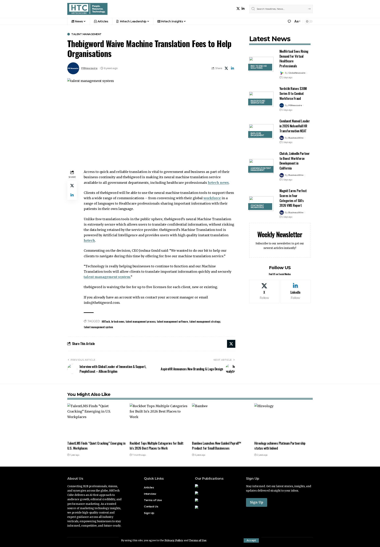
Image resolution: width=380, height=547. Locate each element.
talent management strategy (204, 321)
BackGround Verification (258, 102)
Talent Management (86, 34)
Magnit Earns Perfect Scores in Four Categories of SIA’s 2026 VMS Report (293, 198)
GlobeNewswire (296, 72)
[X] (238, 8)
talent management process (140, 321)
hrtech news (218, 183)
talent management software (172, 321)
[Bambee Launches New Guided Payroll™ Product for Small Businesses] (221, 420)
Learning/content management (261, 169)
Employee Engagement (257, 134)
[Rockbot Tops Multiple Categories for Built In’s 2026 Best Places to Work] (159, 420)
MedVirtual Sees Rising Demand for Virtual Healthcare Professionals (293, 58)
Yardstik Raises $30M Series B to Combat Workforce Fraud (293, 93)
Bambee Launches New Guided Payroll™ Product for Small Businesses (216, 446)
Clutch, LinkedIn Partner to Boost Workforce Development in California (294, 161)
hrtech (89, 240)
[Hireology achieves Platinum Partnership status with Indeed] (283, 420)
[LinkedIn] (243, 8)
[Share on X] (226, 68)
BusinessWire (295, 137)
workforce (212, 198)
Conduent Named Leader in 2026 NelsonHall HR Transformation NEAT (294, 125)
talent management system (107, 277)
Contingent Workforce (257, 206)
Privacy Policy (173, 540)
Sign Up (256, 502)
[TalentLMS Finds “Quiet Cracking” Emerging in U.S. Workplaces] (96, 420)
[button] (251, 540)
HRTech (106, 321)
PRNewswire (89, 68)
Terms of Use (197, 540)
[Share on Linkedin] (232, 68)
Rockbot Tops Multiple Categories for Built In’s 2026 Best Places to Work (156, 446)
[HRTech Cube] (87, 9)
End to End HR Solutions (259, 67)
